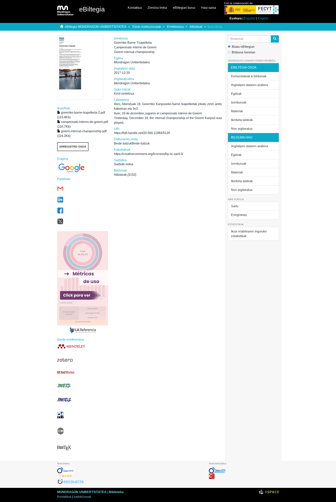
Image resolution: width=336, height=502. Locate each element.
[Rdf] (82, 415)
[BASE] (130, 476)
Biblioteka (116, 492)
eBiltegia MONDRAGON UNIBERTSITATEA (95, 26)
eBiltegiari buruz (184, 7)
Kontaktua (135, 7)
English (263, 18)
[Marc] (82, 431)
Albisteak (196, 26)
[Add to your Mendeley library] (82, 346)
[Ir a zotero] (82, 360)
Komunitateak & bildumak (248, 76)
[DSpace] (269, 492)
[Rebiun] (244, 476)
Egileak (236, 93)
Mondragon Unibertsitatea (132, 62)
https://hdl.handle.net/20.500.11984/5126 (142, 133)
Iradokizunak (82, 496)
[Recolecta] (130, 482)
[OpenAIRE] (130, 470)
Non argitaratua (241, 128)
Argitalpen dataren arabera (249, 85)
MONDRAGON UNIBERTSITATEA (82, 492)
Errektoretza (175, 26)
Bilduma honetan (243, 52)
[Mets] (82, 385)
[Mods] (82, 399)
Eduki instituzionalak (146, 26)
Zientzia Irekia (157, 7)
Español (250, 18)
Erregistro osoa (73, 146)
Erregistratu (239, 215)
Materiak (237, 111)
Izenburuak (238, 102)
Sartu (234, 206)
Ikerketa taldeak (242, 120)
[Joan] (275, 39)
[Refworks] (82, 372)
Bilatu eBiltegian (243, 46)
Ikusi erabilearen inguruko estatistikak (249, 234)
